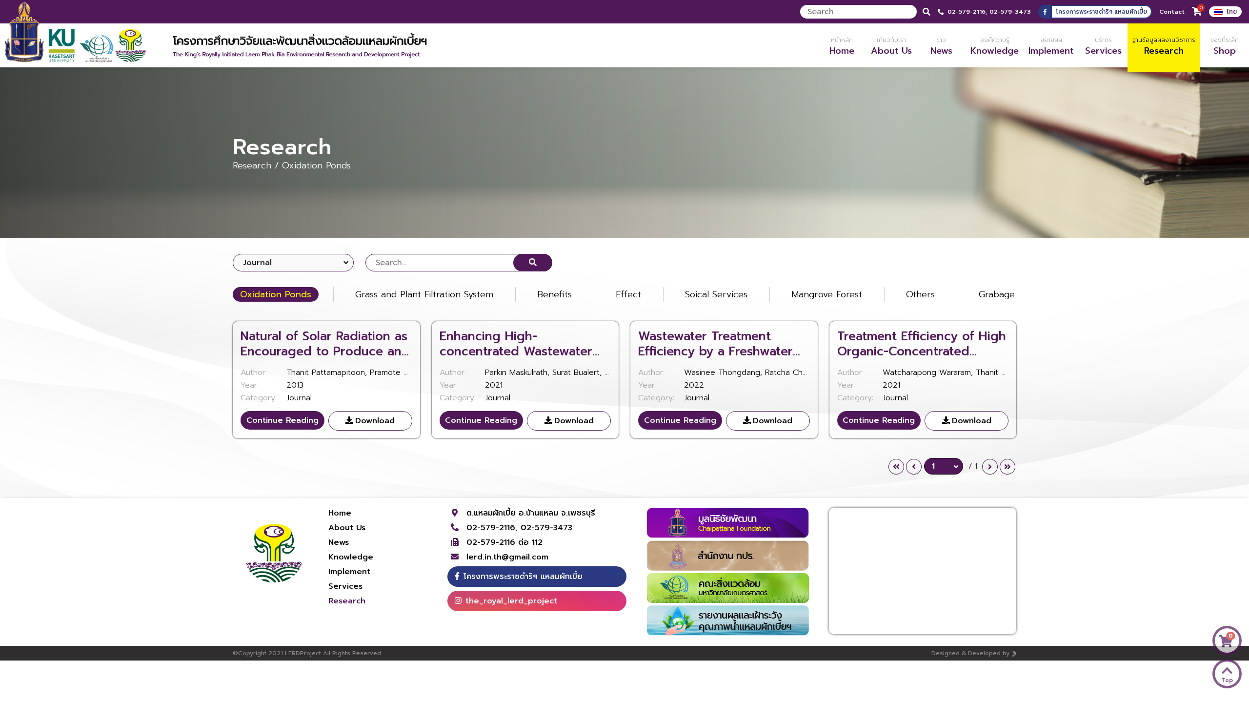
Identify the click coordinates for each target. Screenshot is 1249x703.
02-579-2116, (968, 11)
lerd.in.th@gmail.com (507, 557)
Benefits (554, 294)
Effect (628, 294)
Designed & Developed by (970, 653)
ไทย (1232, 11)
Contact (1172, 11)
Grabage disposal (1015, 294)
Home (339, 513)
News (338, 542)
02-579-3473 (1010, 11)
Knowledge (350, 557)
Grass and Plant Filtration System (424, 294)
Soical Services (716, 294)
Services (345, 586)
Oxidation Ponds (275, 294)
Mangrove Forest (826, 294)
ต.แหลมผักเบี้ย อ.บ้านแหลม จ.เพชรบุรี (530, 513)
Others (920, 294)
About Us (346, 528)
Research (346, 601)
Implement (349, 572)
